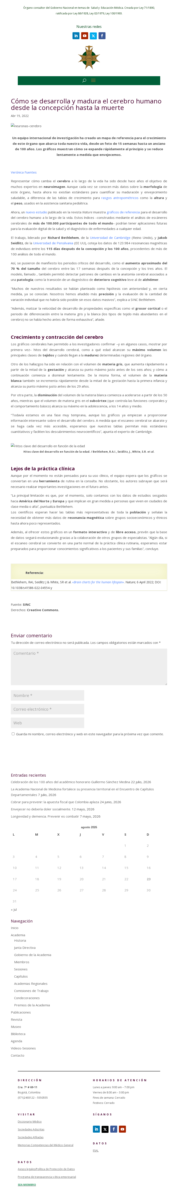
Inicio (14, 928)
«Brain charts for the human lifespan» (97, 582)
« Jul (14, 909)
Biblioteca (18, 1034)
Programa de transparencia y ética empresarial (47, 1177)
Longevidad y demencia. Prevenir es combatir (45, 816)
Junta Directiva (25, 947)
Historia (20, 940)
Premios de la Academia (32, 1005)
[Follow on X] (93, 35)
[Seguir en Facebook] (102, 35)
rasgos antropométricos (119, 198)
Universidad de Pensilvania (53, 243)
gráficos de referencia (123, 212)
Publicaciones (21, 1012)
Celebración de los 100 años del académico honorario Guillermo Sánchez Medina (70, 782)
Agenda (16, 1041)
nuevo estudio (36, 212)
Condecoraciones (27, 998)
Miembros (21, 962)
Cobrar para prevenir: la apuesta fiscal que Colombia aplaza (55, 802)
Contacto (17, 1055)
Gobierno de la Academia (32, 955)
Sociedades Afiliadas (30, 1137)
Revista (16, 1019)
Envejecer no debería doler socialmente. (41, 809)
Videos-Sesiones (23, 1048)
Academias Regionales (31, 983)
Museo (16, 1026)
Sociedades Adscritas (31, 1129)
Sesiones (21, 969)
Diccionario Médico (30, 1121)
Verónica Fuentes (24, 172)
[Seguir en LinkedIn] (76, 35)
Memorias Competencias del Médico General (45, 1145)
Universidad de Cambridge (110, 237)
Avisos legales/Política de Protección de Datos (46, 1169)
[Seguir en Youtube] (84, 35)
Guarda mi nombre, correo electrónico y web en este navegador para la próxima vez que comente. (90, 734)
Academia (18, 935)
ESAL (96, 1150)
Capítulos (21, 976)
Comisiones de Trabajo (31, 990)
